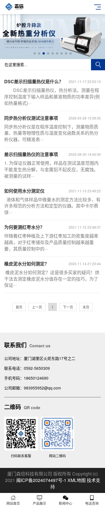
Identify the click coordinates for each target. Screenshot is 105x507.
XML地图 (76, 480)
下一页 (68, 307)
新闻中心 (65, 503)
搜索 (98, 64)
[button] (35, 53)
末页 (86, 307)
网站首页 (13, 503)
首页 (19, 307)
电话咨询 (92, 503)
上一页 (37, 307)
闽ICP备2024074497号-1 (41, 480)
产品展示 (39, 503)
